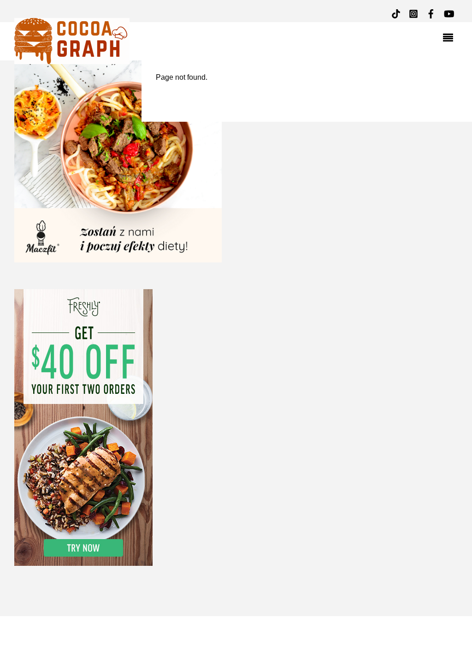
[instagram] (413, 13)
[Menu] (450, 38)
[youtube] (448, 13)
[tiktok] (395, 13)
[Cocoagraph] (72, 59)
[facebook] (431, 13)
